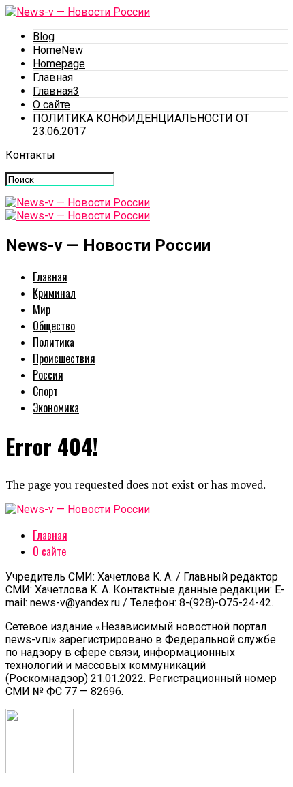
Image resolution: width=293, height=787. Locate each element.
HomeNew (58, 50)
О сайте (51, 104)
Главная (53, 77)
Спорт (45, 391)
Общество (54, 326)
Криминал (54, 293)
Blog (44, 36)
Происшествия (64, 358)
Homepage (59, 63)
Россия (48, 375)
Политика (53, 342)
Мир (41, 309)
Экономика (56, 407)
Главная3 (56, 90)
